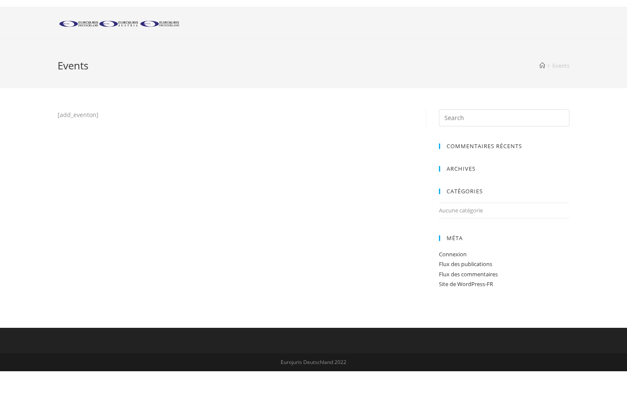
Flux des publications (465, 264)
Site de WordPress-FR (466, 284)
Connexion (453, 254)
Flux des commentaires (468, 274)
